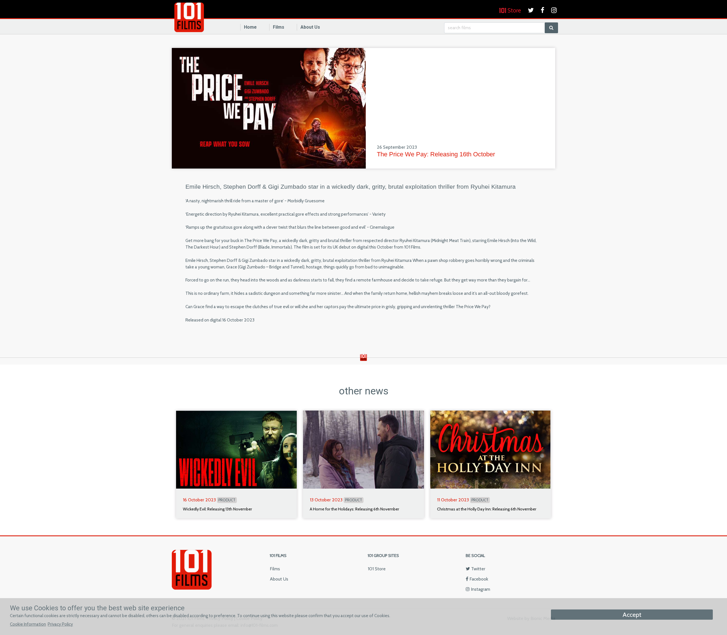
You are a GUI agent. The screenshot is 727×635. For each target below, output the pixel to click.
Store (513, 10)
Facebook (478, 579)
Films (278, 27)
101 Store (377, 568)
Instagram (480, 589)
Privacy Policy (60, 624)
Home (250, 27)
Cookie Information (28, 624)
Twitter (477, 568)
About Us (310, 27)
